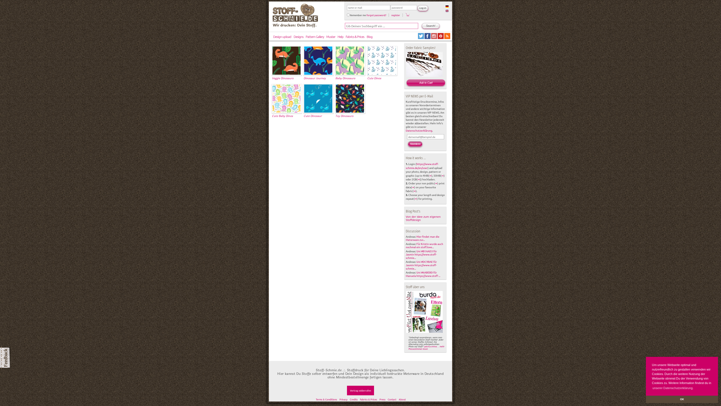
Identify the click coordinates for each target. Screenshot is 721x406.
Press (382, 399)
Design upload (282, 37)
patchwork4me (430, 346)
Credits (354, 399)
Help (340, 37)
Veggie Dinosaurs (282, 78)
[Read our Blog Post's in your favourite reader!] (447, 38)
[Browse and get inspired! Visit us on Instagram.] (434, 38)
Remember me (357, 15)
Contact (392, 399)
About (402, 399)
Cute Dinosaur (313, 116)
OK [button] (682, 399)
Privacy (343, 399)
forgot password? (376, 15)
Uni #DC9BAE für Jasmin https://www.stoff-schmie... (421, 265)
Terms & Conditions (326, 399)
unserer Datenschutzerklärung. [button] (672, 388)
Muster (330, 37)
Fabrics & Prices (355, 37)
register (395, 15)
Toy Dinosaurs (344, 116)
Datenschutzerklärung (419, 130)
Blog (370, 37)
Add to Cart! (425, 82)
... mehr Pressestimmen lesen (426, 347)
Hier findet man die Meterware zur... (422, 238)
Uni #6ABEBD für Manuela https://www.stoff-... (423, 274)
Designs (298, 37)
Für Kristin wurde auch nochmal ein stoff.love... (424, 245)
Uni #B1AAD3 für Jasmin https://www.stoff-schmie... (421, 254)
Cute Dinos (374, 78)
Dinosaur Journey (315, 78)
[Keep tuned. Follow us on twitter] (421, 38)
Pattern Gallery (315, 37)
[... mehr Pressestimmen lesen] (424, 332)
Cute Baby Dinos (282, 116)
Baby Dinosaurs (345, 78)
